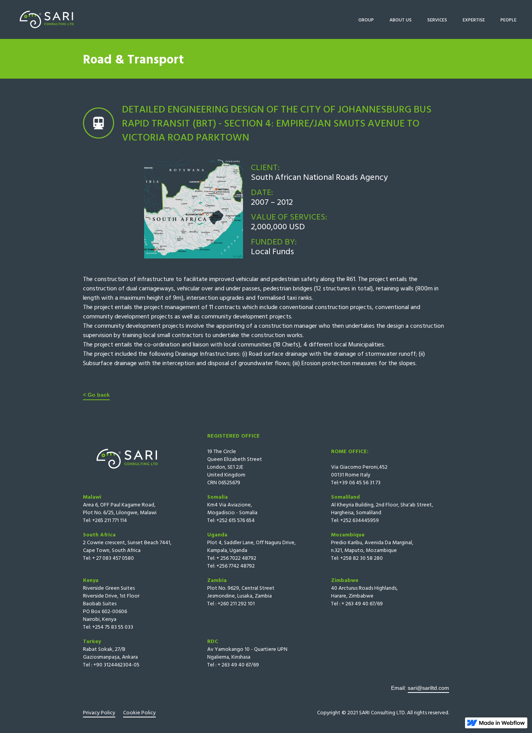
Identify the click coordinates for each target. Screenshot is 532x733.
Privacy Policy (99, 712)
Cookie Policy (139, 712)
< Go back (96, 395)
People (508, 19)
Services (437, 19)
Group (366, 19)
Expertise (474, 19)
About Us (400, 19)
